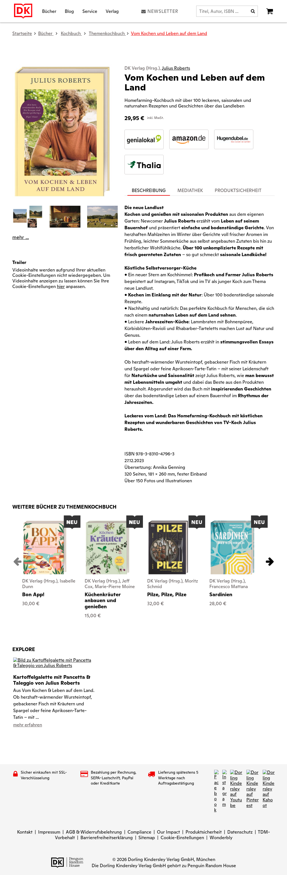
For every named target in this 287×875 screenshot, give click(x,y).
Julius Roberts (176, 68)
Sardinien (220, 594)
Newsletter (162, 11)
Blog (69, 11)
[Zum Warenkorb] (269, 11)
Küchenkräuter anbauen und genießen (103, 600)
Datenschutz (240, 832)
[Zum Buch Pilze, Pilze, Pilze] (168, 547)
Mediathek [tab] (190, 190)
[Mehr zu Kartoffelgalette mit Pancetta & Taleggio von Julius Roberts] (53, 662)
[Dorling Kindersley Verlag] (23, 11)
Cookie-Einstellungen (182, 838)
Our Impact (168, 832)
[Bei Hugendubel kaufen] (233, 139)
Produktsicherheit (204, 832)
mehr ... (20, 237)
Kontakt (25, 832)
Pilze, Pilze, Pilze (166, 594)
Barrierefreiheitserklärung (106, 838)
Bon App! (33, 594)
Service (89, 11)
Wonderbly (221, 838)
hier (61, 286)
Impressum (49, 832)
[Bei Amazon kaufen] (189, 139)
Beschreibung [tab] (149, 190)
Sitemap (146, 838)
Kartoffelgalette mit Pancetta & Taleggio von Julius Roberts (52, 680)
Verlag (112, 11)
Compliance (139, 832)
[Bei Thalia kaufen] (144, 164)
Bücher (49, 11)
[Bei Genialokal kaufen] (144, 139)
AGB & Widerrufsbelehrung (94, 832)
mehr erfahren (27, 725)
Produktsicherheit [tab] (238, 190)
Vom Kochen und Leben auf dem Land (169, 33)
